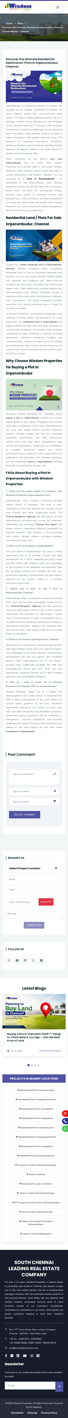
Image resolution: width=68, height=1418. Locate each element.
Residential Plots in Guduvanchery (36, 1090)
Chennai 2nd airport (46, 524)
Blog (20, 23)
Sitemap (32, 1412)
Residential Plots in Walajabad (37, 1118)
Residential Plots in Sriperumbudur (37, 1155)
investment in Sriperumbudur (20, 731)
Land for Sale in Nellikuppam (37, 1233)
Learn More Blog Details (50, 1050)
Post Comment (26, 814)
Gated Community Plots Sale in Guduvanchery (37, 1223)
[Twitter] (17, 960)
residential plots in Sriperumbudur (40, 321)
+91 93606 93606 (18, 1342)
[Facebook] (9, 960)
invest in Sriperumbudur (40, 461)
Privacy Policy (49, 1412)
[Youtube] (25, 1356)
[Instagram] (33, 960)
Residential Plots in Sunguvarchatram (37, 1136)
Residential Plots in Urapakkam (37, 1146)
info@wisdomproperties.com (23, 1348)
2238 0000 (36, 1338)
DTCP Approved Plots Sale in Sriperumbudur (37, 1202)
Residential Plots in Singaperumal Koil (36, 1099)
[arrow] (59, 1387)
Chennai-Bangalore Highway (20, 516)
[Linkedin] (25, 960)
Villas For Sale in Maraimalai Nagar (37, 1193)
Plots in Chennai (36, 1174)
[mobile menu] (58, 7)
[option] (34, 1029)
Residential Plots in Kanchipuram (37, 1127)
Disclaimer (17, 1412)
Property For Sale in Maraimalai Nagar (36, 1165)
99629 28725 (49, 1342)
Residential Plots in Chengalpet (37, 1108)
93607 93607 (35, 1342)
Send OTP (46, 901)
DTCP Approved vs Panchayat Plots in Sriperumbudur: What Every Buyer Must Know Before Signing (32, 1037)
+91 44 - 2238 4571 (19, 1338)
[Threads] (41, 960)
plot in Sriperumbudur (41, 178)
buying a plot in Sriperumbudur (22, 417)
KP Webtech (35, 1407)
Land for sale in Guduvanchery (37, 1211)
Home (9, 23)
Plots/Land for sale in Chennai (36, 1183)
